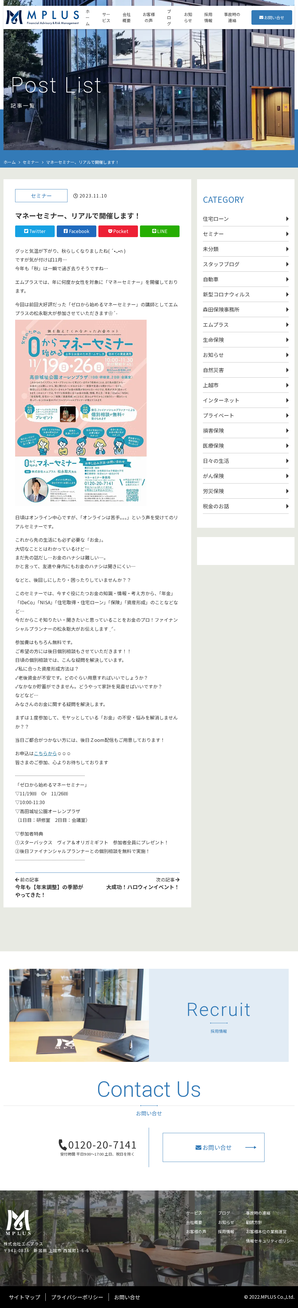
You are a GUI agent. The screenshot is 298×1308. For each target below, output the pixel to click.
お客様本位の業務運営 (266, 1231)
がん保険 (213, 475)
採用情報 (226, 1231)
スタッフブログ (221, 264)
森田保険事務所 (221, 309)
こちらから (45, 753)
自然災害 (213, 370)
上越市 (211, 385)
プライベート (218, 415)
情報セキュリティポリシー (270, 1241)
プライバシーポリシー (77, 1297)
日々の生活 (216, 460)
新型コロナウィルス (226, 294)
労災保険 (213, 491)
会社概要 (194, 1222)
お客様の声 (196, 1231)
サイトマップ (24, 1297)
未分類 (211, 249)
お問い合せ (274, 17)
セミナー (41, 195)
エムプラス (216, 324)
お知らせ (213, 354)
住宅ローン (216, 218)
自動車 (211, 279)
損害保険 (213, 430)
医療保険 (213, 445)
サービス (194, 1213)
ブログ (224, 1213)
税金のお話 (216, 506)
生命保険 (213, 339)
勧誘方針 (254, 1222)
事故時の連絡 (258, 1213)
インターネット (221, 400)
